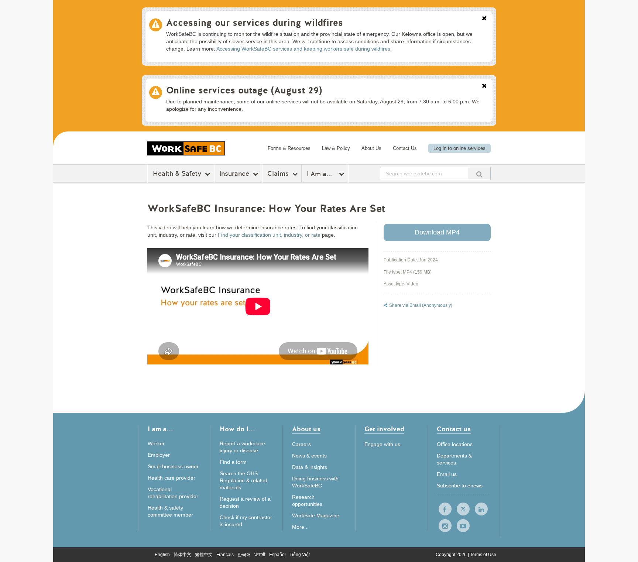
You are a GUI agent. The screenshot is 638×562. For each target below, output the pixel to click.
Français (225, 554)
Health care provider (171, 478)
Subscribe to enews (460, 486)
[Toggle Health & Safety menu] (208, 174)
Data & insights (309, 467)
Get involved (384, 430)
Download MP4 (437, 232)
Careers (301, 444)
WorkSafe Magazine (315, 515)
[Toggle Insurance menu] (256, 174)
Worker (156, 443)
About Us (371, 148)
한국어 (244, 554)
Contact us (454, 430)
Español (277, 554)
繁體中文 (204, 554)
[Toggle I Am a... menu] (342, 174)
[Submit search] (479, 173)
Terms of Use (483, 554)
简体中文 (182, 554)
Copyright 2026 (452, 554)
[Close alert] (484, 19)
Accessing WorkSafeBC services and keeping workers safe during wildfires (303, 49)
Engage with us (382, 444)
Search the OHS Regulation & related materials (243, 480)
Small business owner (173, 466)
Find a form (233, 462)
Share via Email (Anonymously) (420, 305)
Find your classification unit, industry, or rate (269, 235)
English (162, 554)
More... (300, 527)
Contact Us (405, 148)
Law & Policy (336, 148)
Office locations (455, 444)
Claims (278, 173)
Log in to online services (459, 148)
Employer (159, 455)
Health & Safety (177, 173)
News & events (309, 456)
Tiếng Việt (299, 554)
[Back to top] (519, 522)
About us (306, 430)
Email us (447, 474)
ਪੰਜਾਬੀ (259, 554)
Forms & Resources (289, 148)
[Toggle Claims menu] (296, 174)
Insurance (234, 173)
